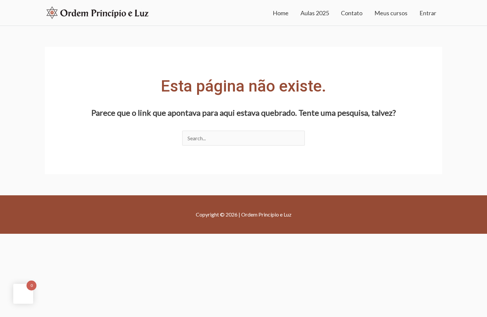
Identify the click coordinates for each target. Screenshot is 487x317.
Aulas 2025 (314, 13)
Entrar (427, 13)
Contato (351, 13)
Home (281, 13)
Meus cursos (390, 13)
